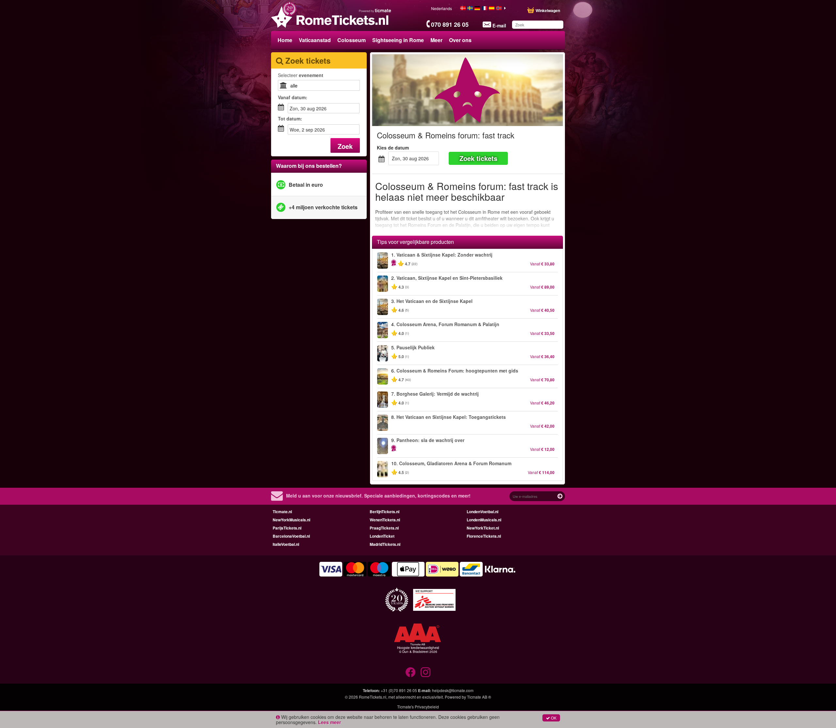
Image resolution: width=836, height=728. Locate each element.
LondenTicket (382, 536)
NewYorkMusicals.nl (291, 520)
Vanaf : (292, 97)
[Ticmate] (375, 10)
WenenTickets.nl (385, 520)
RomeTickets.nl (372, 697)
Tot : (290, 118)
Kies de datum (393, 147)
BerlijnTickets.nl (384, 511)
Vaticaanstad (315, 40)
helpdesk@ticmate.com (453, 690)
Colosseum (351, 40)
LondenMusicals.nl (484, 520)
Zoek (345, 146)
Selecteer (300, 75)
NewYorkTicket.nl (483, 528)
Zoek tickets (478, 158)
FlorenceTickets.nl (484, 536)
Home (285, 40)
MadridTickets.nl (385, 544)
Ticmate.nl (282, 511)
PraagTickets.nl (384, 528)
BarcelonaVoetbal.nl (291, 536)
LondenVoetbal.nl (482, 511)
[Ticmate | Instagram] (425, 672)
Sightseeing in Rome (398, 40)
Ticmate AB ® (479, 697)
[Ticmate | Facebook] (410, 672)
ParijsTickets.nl (287, 528)
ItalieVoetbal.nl (286, 544)
